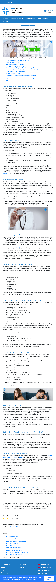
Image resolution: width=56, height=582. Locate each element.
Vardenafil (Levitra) (12, 457)
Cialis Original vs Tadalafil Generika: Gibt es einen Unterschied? (22, 75)
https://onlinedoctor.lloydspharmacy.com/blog (17, 541)
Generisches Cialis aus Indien (13, 73)
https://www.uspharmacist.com (14, 554)
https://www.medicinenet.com (13, 547)
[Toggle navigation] (4, 2)
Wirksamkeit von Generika (12, 62)
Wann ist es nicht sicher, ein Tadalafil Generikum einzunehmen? (22, 69)
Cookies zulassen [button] (49, 578)
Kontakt (22, 573)
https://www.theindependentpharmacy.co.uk (17, 552)
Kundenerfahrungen (43, 18)
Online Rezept (4, 573)
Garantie (3, 567)
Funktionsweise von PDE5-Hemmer (15, 64)
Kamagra (21, 457)
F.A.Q (2, 570)
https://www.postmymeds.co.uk (14, 550)
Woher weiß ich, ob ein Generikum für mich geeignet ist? (20, 78)
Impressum (23, 564)
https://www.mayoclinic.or (12, 549)
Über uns (22, 567)
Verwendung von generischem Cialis (15, 66)
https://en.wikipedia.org (12, 536)
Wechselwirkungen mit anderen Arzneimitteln (17, 71)
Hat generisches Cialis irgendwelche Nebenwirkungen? (20, 68)
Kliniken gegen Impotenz (8, 21)
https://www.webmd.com (12, 543)
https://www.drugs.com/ (12, 540)
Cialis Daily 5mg (15, 247)
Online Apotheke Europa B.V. (16, 526)
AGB (21, 570)
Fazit (7, 80)
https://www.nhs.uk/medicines (13, 538)
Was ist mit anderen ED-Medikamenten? (16, 77)
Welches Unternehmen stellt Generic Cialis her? (18, 60)
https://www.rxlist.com (11, 545)
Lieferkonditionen (5, 564)
